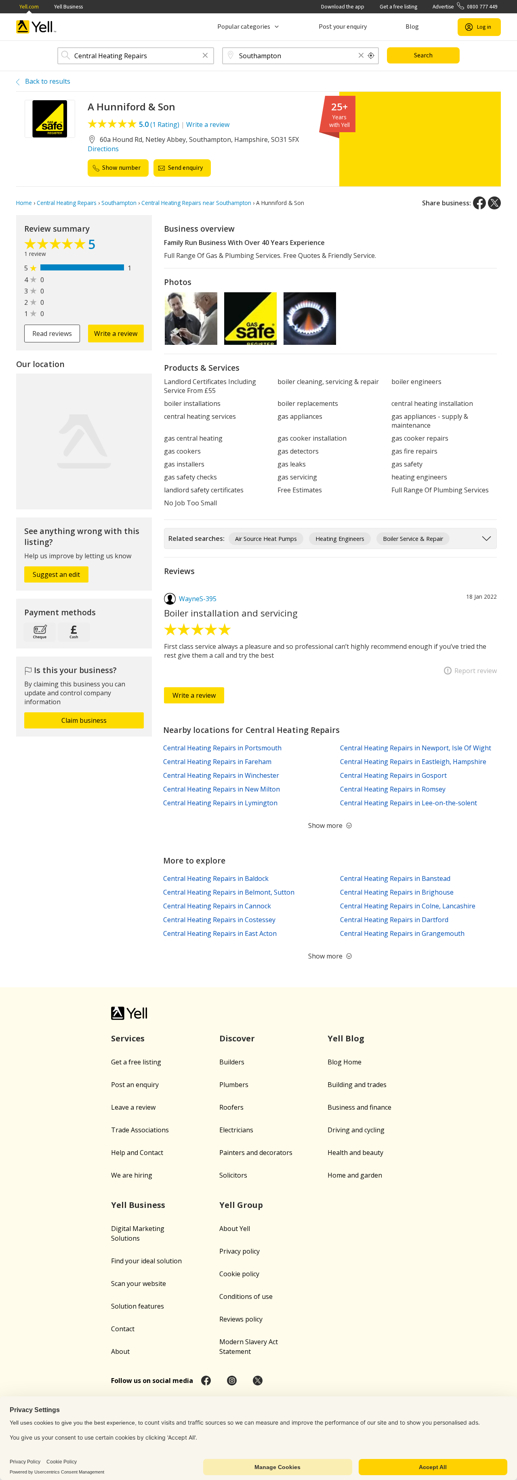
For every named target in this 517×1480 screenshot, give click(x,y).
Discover (237, 1038)
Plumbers (233, 1084)
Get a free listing (398, 7)
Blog (412, 26)
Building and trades (357, 1084)
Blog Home (344, 1062)
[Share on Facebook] (479, 202)
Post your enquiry (343, 26)
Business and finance (359, 1107)
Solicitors (233, 1175)
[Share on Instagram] (232, 1380)
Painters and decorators (255, 1152)
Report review (475, 670)
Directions (103, 148)
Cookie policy (239, 1273)
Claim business (84, 720)
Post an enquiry (135, 1084)
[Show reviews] (56, 245)
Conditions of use (246, 1296)
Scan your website (138, 1283)
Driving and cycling (356, 1129)
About (120, 1351)
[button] (205, 56)
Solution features (137, 1306)
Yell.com (29, 7)
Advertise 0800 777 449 (465, 7)
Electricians (236, 1129)
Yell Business (68, 7)
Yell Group (241, 1204)
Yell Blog (346, 1038)
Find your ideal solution (146, 1260)
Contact (123, 1328)
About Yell (234, 1228)
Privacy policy (239, 1251)
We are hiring (131, 1175)
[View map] (84, 441)
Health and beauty (355, 1152)
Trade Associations (140, 1129)
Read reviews (52, 333)
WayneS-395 (197, 598)
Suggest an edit (56, 574)
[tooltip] (371, 55)
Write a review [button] (115, 333)
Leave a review (133, 1107)
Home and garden (355, 1175)
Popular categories (243, 26)
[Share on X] (494, 202)
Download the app (342, 7)
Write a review (207, 124)
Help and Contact (137, 1152)
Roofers (231, 1107)
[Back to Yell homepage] (36, 27)
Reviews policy (241, 1319)
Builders (231, 1062)
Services (128, 1038)
